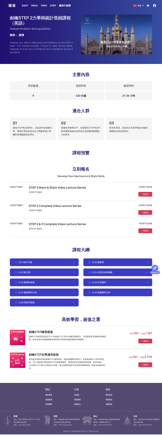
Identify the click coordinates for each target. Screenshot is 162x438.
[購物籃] (147, 5)
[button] (145, 194)
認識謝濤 (48, 399)
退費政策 (109, 404)
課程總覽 (77, 399)
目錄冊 (76, 395)
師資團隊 (48, 404)
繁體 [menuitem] (139, 5)
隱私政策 (109, 395)
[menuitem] (138, 5)
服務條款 (109, 399)
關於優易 (48, 395)
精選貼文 (77, 404)
